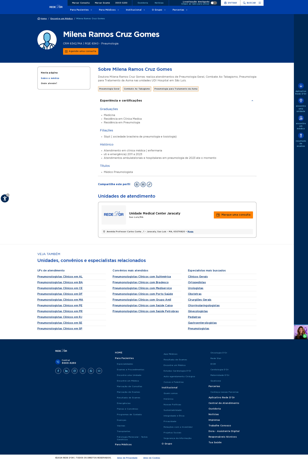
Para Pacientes (79, 10)
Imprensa (214, 420)
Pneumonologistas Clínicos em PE (59, 305)
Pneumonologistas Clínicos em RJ (59, 317)
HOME (118, 353)
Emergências (124, 403)
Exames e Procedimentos (130, 370)
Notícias (159, 3)
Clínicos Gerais (198, 276)
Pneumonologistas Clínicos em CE (60, 288)
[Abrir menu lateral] (259, 3)
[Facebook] (58, 371)
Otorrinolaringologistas (204, 305)
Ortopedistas (197, 282)
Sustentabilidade (173, 410)
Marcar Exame (102, 3)
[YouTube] (99, 371)
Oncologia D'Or (218, 353)
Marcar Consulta (81, 3)
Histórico (168, 399)
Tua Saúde (215, 442)
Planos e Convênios (127, 409)
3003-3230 (121, 3)
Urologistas (195, 288)
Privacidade (170, 421)
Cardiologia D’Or (219, 370)
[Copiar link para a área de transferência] (149, 184)
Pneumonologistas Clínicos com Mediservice (142, 288)
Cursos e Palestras (174, 382)
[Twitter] (83, 371)
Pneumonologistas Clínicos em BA (60, 282)
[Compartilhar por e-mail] (143, 184)
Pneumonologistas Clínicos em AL (60, 276)
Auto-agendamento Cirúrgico (179, 376)
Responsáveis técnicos (223, 437)
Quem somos (171, 393)
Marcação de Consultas (129, 386)
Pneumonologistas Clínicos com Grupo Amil (142, 300)
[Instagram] (74, 371)
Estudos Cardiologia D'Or (177, 371)
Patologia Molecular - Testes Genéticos (132, 438)
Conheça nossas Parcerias (224, 392)
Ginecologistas (198, 311)
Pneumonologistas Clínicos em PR (60, 311)
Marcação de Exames (128, 392)
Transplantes (123, 431)
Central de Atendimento (224, 403)
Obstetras (195, 294)
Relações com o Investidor (178, 427)
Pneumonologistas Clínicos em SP (59, 328)
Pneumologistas (198, 328)
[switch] (199, 3)
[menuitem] (50, 78)
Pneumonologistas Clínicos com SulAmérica (142, 276)
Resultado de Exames (128, 398)
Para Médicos (107, 10)
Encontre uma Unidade (129, 375)
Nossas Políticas (172, 405)
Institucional (134, 10)
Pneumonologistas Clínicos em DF (60, 294)
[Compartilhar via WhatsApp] (136, 184)
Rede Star (215, 358)
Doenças (121, 420)
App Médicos (170, 354)
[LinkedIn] (66, 371)
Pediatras (194, 317)
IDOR (213, 364)
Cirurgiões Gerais (199, 300)
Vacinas (121, 426)
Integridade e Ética (174, 416)
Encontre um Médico (128, 381)
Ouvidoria (143, 3)
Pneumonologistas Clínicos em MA (60, 300)
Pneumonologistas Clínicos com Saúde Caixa (142, 305)
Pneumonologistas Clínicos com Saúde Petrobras (146, 311)
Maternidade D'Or (220, 375)
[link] (80, 51)
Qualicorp (215, 381)
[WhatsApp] (91, 371)
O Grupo (157, 10)
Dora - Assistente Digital (224, 431)
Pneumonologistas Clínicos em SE (59, 323)
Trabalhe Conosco (220, 426)
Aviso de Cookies (151, 458)
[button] (7, 195)
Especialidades (125, 364)
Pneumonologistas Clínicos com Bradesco (141, 282)
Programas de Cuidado (129, 414)
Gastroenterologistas (202, 323)
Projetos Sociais (172, 433)
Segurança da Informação (178, 438)
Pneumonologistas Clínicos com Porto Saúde (143, 294)
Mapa (190, 232)
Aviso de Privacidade (127, 458)
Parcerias (178, 10)
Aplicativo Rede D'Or (222, 398)
